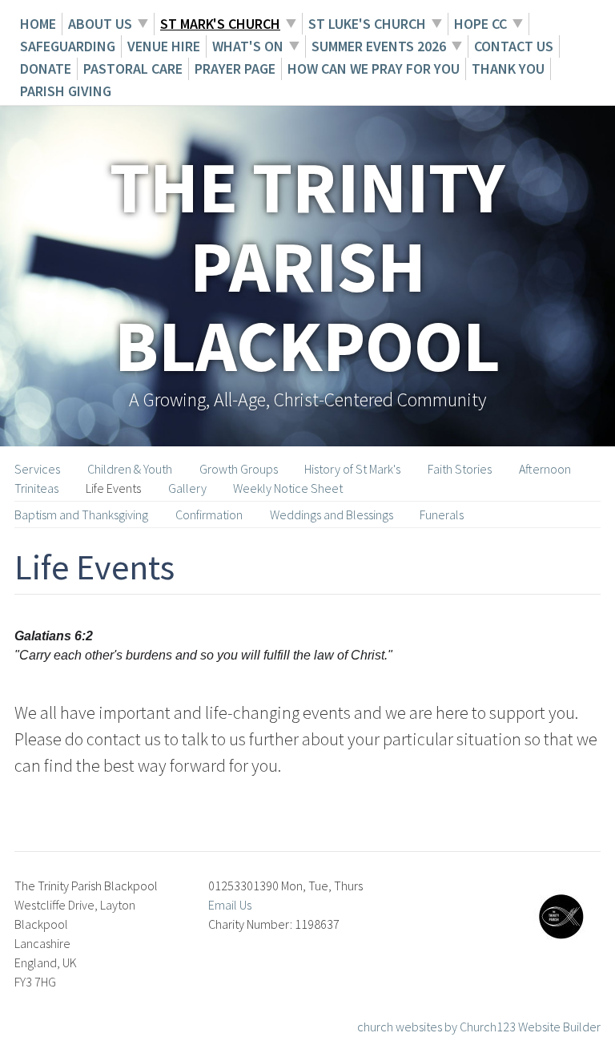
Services (37, 469)
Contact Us (513, 46)
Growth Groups (238, 469)
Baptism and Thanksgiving (81, 514)
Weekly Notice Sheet (288, 488)
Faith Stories (460, 469)
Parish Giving (65, 91)
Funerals (442, 514)
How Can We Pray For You (373, 68)
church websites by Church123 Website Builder (479, 1027)
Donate (45, 68)
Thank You (508, 68)
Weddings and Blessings (331, 514)
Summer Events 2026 (379, 46)
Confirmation (209, 514)
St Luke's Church (367, 23)
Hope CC (480, 23)
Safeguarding (67, 46)
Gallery (187, 488)
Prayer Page (235, 68)
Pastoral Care (133, 68)
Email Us (229, 905)
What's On (247, 46)
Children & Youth (129, 469)
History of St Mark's (352, 469)
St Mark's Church (220, 23)
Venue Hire (163, 46)
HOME (38, 23)
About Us (100, 23)
